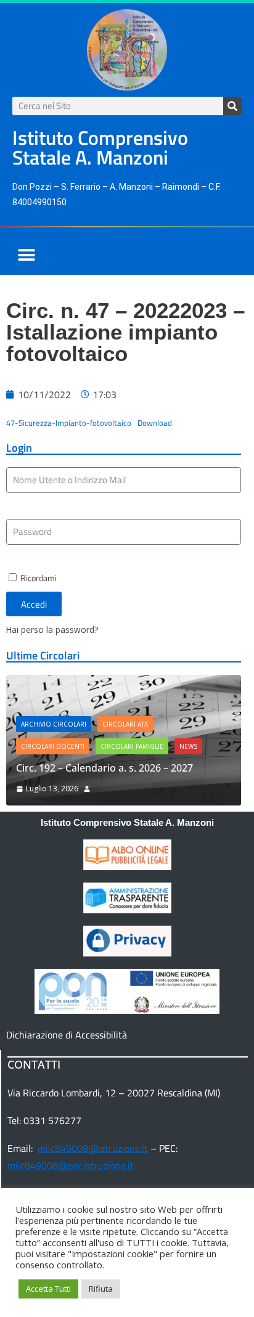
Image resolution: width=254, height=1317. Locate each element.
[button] (26, 255)
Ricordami (37, 578)
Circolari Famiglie (131, 746)
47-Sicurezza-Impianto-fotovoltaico (68, 423)
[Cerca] (232, 106)
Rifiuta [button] (101, 1288)
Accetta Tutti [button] (48, 1288)
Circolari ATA (125, 724)
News (188, 746)
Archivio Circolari (53, 724)
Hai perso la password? (52, 629)
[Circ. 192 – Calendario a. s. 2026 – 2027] (123, 683)
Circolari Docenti (52, 746)
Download (154, 423)
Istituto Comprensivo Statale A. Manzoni (127, 822)
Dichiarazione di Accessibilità (66, 1034)
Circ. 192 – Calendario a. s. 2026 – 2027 (104, 768)
